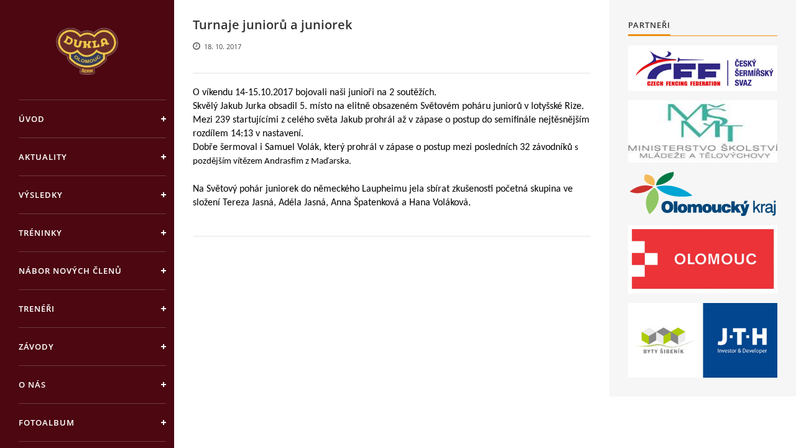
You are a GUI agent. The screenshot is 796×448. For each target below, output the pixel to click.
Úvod (32, 118)
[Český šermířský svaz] (702, 68)
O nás (32, 384)
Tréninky (40, 232)
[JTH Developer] (702, 340)
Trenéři (37, 308)
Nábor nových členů (70, 270)
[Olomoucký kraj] (703, 194)
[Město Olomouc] (702, 259)
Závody (36, 346)
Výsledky (41, 194)
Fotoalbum (47, 422)
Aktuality (43, 156)
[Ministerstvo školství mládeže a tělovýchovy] (702, 131)
